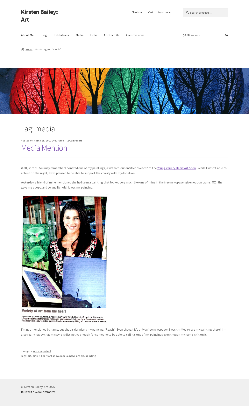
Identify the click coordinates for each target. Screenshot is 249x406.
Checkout (137, 12)
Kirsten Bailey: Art (39, 15)
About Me (27, 35)
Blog (43, 35)
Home (29, 49)
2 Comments (74, 140)
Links (93, 35)
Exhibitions (61, 35)
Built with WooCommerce (38, 392)
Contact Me (111, 35)
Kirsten (59, 140)
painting (90, 356)
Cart (150, 12)
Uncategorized (42, 351)
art (29, 356)
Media (79, 35)
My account (165, 12)
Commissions (135, 35)
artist (36, 356)
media (64, 356)
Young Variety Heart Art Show (176, 168)
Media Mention (44, 148)
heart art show (50, 356)
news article (76, 356)
